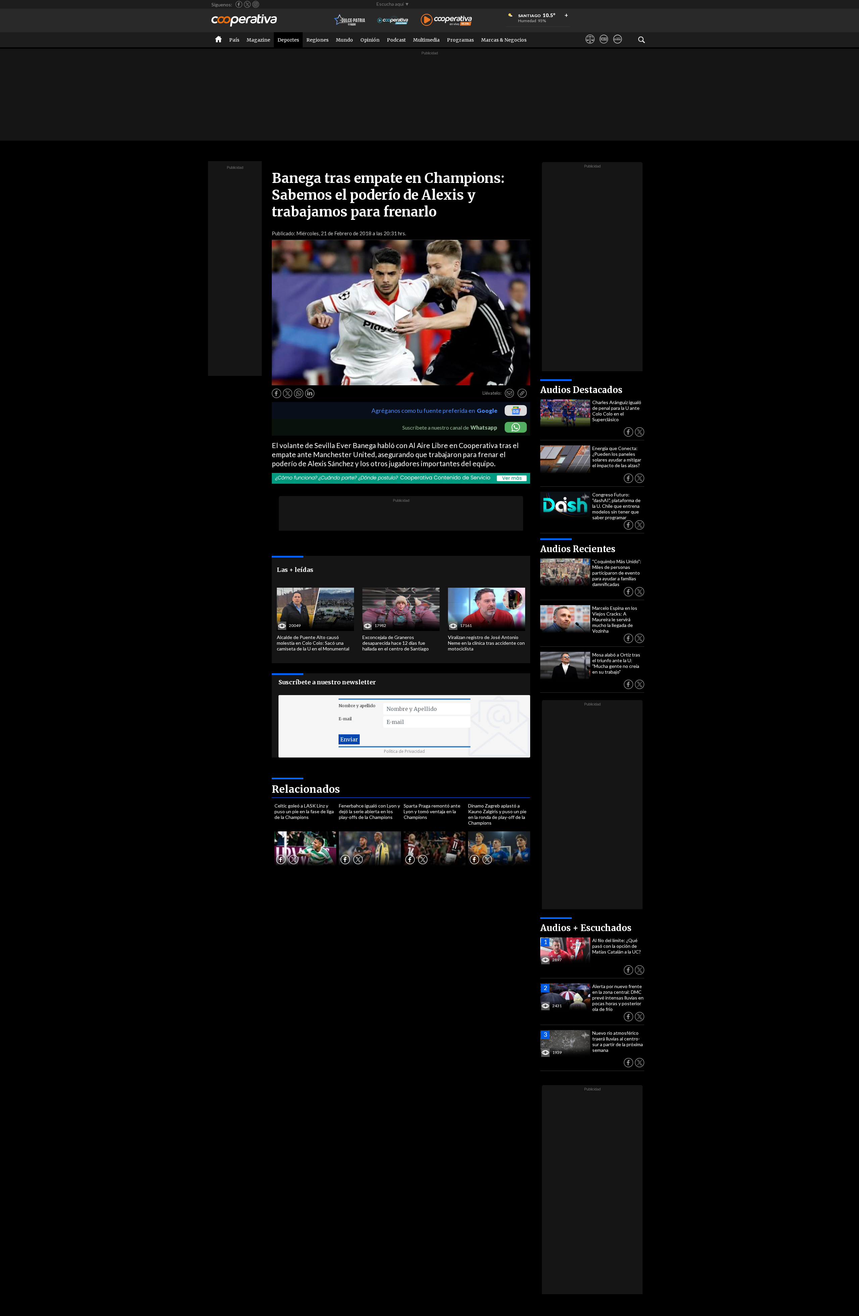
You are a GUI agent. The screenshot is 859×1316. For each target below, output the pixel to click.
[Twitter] (247, 4)
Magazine (258, 40)
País (234, 40)
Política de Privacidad (404, 751)
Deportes (288, 40)
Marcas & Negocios (503, 40)
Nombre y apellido (357, 705)
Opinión (370, 40)
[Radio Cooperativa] (446, 20)
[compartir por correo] (509, 393)
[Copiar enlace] (522, 393)
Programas (460, 40)
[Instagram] (255, 4)
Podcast (396, 40)
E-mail (345, 718)
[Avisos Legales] (590, 45)
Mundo (344, 40)
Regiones (317, 40)
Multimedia (426, 40)
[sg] (617, 45)
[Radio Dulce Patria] (350, 20)
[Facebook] (239, 4)
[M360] (603, 45)
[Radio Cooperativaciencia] (393, 20)
